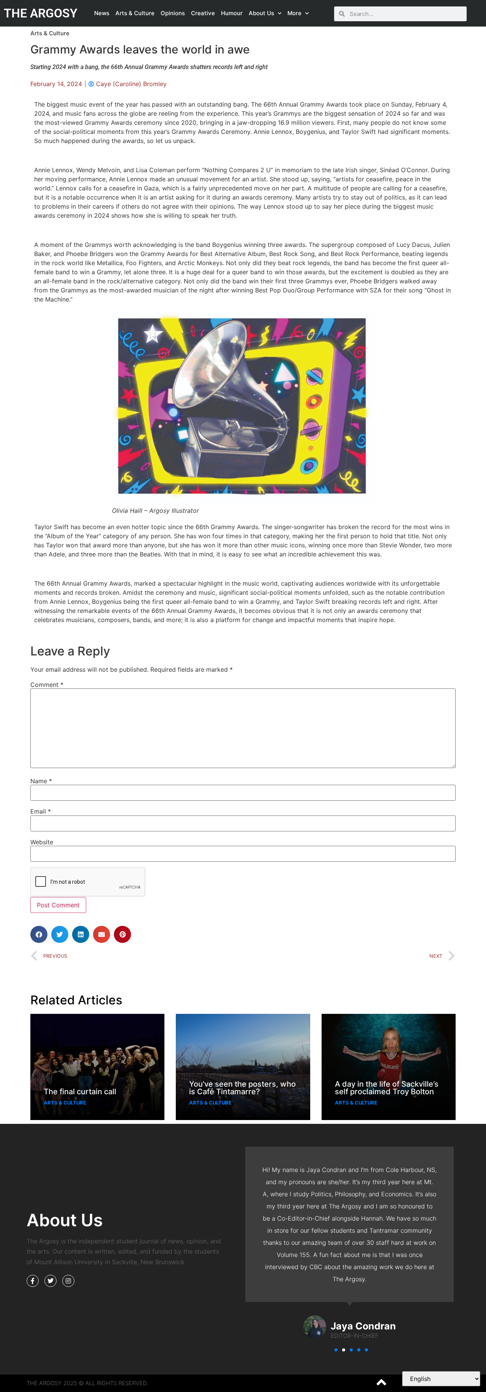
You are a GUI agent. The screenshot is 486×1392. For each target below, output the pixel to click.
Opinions (173, 13)
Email (40, 811)
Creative (203, 13)
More (294, 13)
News (101, 13)
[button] (38, 934)
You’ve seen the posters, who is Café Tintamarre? (242, 1087)
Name (41, 781)
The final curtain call (80, 1091)
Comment (46, 685)
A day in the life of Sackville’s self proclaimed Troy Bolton (387, 1087)
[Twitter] (50, 1281)
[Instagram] (68, 1281)
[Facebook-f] (33, 1281)
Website (41, 842)
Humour (232, 13)
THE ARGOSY (40, 13)
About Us (261, 13)
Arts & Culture (135, 13)
